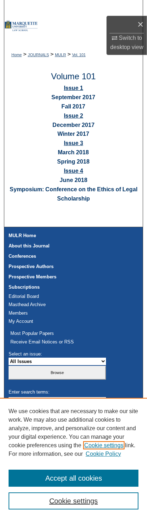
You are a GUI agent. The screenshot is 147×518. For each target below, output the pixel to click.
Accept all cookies (73, 478)
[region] (73, 458)
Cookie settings (103, 445)
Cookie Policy (103, 454)
